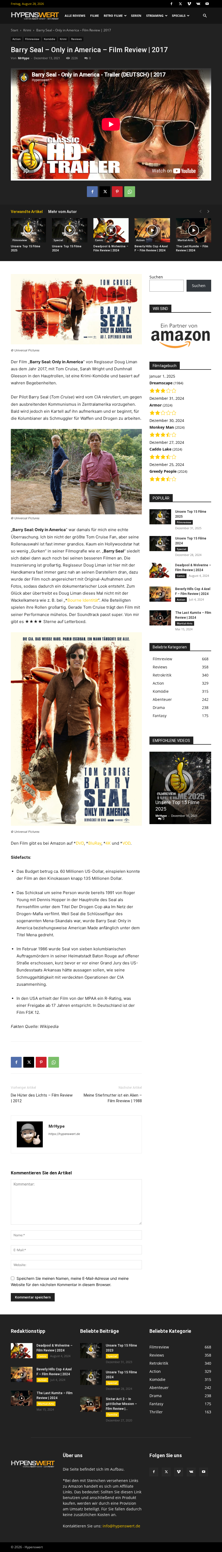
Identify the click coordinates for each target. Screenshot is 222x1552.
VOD (126, 843)
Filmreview (32, 39)
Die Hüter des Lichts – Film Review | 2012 (42, 1098)
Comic (99, 240)
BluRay (94, 843)
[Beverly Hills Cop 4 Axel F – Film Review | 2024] (152, 230)
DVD (80, 843)
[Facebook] (171, 4)
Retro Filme (113, 16)
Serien (136, 16)
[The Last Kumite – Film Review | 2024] (193, 230)
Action (16, 39)
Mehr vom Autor (62, 211)
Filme (94, 16)
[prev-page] (200, 211)
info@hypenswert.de (121, 1525)
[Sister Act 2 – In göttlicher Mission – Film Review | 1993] (91, 1404)
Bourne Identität (82, 600)
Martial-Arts (185, 240)
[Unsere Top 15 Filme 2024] (69, 230)
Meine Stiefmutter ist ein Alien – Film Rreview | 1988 (113, 1098)
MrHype (24, 58)
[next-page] (208, 211)
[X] (180, 4)
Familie (112, 1414)
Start (14, 30)
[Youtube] (207, 4)
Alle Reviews (75, 16)
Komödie (49, 39)
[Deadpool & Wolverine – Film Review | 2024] (111, 230)
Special (58, 240)
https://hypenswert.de (64, 1134)
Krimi (27, 30)
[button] (204, 15)
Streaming (155, 16)
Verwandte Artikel (27, 211)
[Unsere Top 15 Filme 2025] (28, 230)
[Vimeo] (189, 4)
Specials (178, 16)
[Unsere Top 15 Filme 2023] (91, 1350)
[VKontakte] (198, 4)
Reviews (76, 39)
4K (108, 843)
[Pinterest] (117, 191)
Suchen (156, 276)
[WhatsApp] (129, 191)
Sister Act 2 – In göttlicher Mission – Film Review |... (121, 1404)
